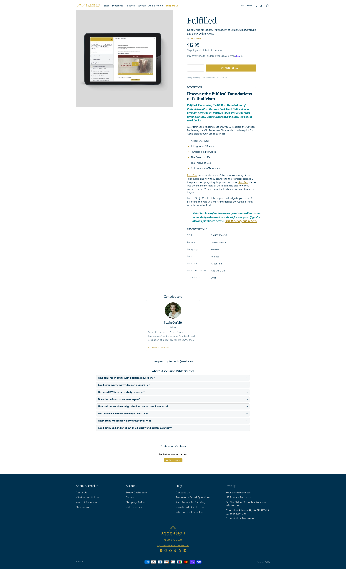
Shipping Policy (135, 502)
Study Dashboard (136, 492)
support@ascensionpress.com (173, 545)
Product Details (197, 229)
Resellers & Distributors (190, 507)
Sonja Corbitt (195, 39)
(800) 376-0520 (173, 539)
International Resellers (190, 511)
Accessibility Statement (240, 518)
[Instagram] (165, 550)
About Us (81, 492)
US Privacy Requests (238, 497)
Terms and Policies (263, 562)
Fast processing (193, 78)
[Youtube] (170, 550)
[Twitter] (180, 550)
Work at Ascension (87, 502)
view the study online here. (241, 221)
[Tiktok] (175, 550)
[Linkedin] (185, 550)
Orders (130, 497)
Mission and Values (87, 497)
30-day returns (208, 78)
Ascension (85, 562)
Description (194, 87)
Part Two (243, 182)
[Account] (261, 6)
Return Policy (134, 507)
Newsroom (82, 507)
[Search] (256, 6)
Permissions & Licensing (190, 502)
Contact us (222, 78)
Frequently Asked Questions (193, 497)
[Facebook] (161, 550)
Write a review (173, 460)
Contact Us (183, 492)
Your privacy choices (238, 492)
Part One (192, 175)
